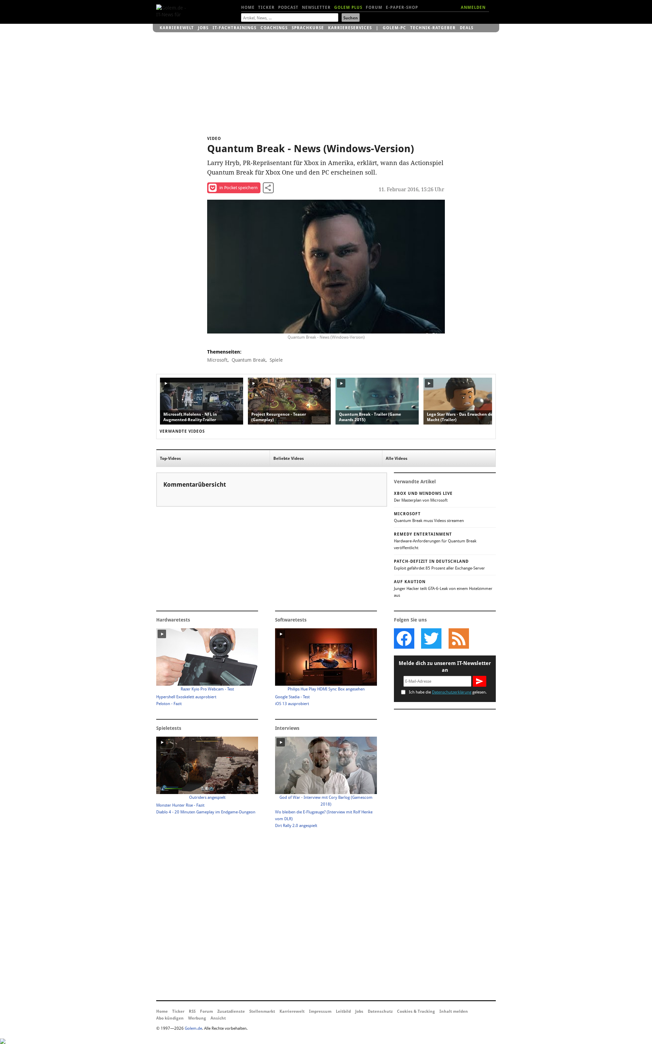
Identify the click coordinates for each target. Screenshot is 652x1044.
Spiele (276, 360)
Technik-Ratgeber (433, 27)
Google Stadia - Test (292, 697)
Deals (466, 27)
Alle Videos (397, 458)
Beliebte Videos (288, 458)
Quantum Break (249, 360)
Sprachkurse (308, 27)
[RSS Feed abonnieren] (458, 638)
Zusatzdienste (231, 1011)
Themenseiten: (224, 352)
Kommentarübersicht (194, 484)
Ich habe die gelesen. (448, 692)
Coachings (274, 27)
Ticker (266, 7)
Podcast (288, 7)
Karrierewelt (177, 27)
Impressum (320, 1011)
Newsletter (316, 7)
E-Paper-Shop (402, 7)
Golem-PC (394, 27)
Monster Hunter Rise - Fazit (180, 805)
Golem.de (193, 1028)
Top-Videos (170, 458)
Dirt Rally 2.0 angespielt (296, 825)
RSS (192, 1011)
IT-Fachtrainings (234, 27)
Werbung (197, 1018)
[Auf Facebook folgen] (404, 638)
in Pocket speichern (238, 187)
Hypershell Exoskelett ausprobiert (186, 697)
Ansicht (218, 1018)
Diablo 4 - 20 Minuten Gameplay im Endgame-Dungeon (205, 812)
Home (248, 7)
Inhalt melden (453, 1011)
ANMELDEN (473, 7)
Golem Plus (348, 7)
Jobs (203, 27)
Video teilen (268, 187)
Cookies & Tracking (416, 1011)
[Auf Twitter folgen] (431, 638)
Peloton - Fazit (169, 703)
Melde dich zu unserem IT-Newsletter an (445, 666)
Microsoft (217, 360)
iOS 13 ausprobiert (292, 703)
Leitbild (343, 1011)
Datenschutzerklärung (451, 692)
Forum (374, 7)
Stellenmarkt (262, 1011)
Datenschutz (380, 1011)
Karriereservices (350, 27)
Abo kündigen (170, 1018)
